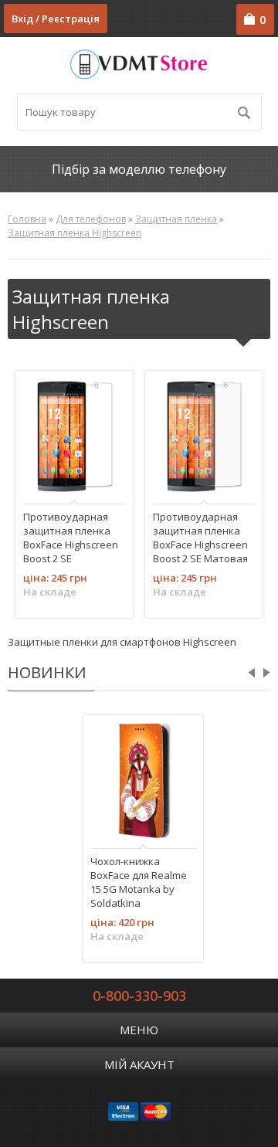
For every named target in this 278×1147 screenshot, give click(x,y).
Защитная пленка (176, 219)
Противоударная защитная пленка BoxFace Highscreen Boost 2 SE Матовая (200, 537)
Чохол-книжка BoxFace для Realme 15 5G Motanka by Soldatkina (138, 881)
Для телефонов (91, 219)
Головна (27, 219)
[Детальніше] (42, 475)
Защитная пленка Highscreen (74, 232)
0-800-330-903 (139, 995)
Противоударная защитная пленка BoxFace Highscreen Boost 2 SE (70, 537)
